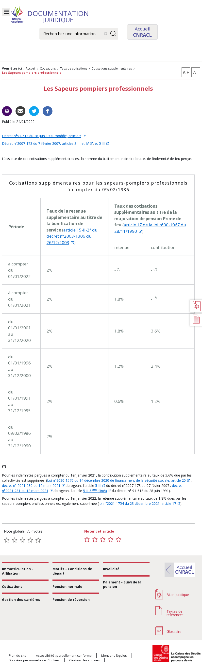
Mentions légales (114, 655)
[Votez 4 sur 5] (110, 539)
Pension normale (67, 586)
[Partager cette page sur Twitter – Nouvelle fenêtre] (34, 110)
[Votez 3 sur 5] (102, 539)
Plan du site (17, 655)
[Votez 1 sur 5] (87, 539)
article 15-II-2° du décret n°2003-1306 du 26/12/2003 (72, 236)
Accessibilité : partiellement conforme (64, 655)
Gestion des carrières (21, 599)
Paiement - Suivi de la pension (122, 584)
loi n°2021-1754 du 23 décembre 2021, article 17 (137, 503)
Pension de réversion (71, 599)
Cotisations (48, 68)
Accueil (30, 68)
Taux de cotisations (73, 68)
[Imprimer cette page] (7, 111)
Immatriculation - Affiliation (17, 571)
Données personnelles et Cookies (34, 660)
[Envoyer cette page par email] (20, 110)
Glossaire (174, 631)
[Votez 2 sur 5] (95, 539)
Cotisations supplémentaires (112, 68)
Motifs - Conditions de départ (72, 571)
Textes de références (175, 613)
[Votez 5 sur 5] (118, 539)
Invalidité (111, 568)
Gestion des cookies (84, 660)
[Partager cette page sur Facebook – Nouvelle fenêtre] (47, 110)
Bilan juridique (178, 594)
